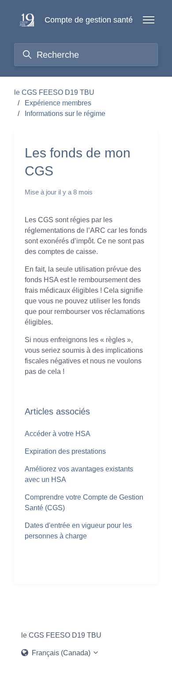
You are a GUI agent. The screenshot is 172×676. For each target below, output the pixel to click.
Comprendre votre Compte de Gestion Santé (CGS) (84, 502)
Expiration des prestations (65, 451)
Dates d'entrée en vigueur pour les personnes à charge (78, 531)
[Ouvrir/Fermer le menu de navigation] (148, 19)
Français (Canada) (61, 653)
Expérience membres (58, 103)
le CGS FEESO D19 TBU (54, 92)
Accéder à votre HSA (57, 433)
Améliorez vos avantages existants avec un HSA (79, 474)
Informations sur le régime (65, 113)
